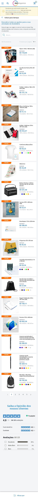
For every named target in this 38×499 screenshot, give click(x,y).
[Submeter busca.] (4, 35)
